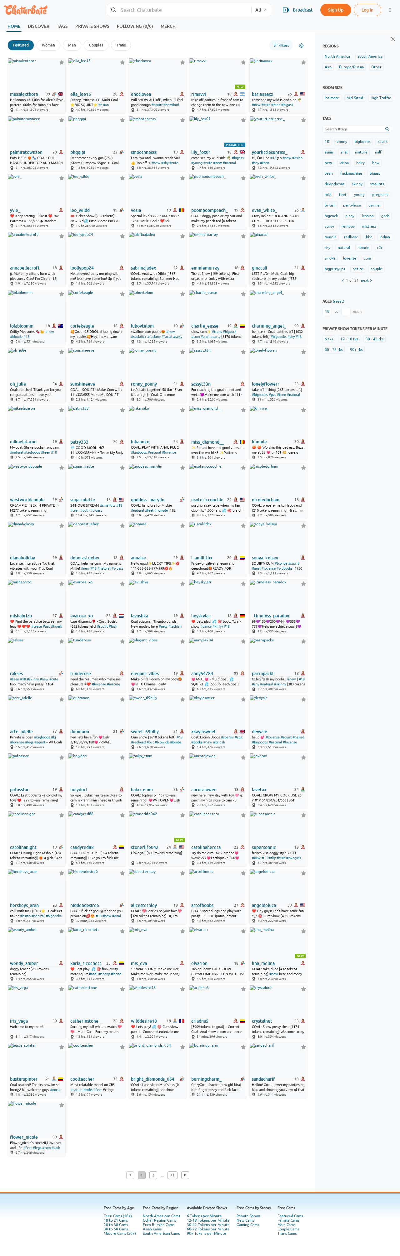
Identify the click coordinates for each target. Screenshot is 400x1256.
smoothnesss (144, 152)
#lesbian (175, 626)
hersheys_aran (24, 905)
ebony (342, 141)
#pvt (272, 395)
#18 (273, 158)
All (258, 9)
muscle (331, 237)
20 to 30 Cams (116, 1225)
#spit (238, 737)
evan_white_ (264, 210)
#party (215, 336)
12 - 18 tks (349, 339)
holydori (78, 789)
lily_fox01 (201, 152)
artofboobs (202, 905)
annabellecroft (25, 267)
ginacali (259, 267)
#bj (53, 737)
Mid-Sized (355, 98)
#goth (84, 510)
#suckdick (138, 336)
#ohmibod (171, 105)
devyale (259, 731)
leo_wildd (80, 210)
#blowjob (162, 742)
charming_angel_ (269, 326)
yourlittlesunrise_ (270, 152)
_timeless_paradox (270, 615)
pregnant (380, 194)
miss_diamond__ (207, 442)
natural (344, 248)
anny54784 (202, 673)
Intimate (332, 98)
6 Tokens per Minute (204, 1216)
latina (344, 163)
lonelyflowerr (265, 384)
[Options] (301, 45)
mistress (369, 226)
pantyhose (352, 205)
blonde (363, 248)
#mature (113, 684)
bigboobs (362, 141)
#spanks (227, 737)
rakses (16, 673)
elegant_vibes (145, 673)
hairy (360, 163)
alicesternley (144, 905)
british (330, 205)
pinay (349, 216)
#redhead (138, 742)
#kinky (217, 626)
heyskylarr (201, 615)
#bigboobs (279, 336)
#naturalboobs (81, 1090)
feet (343, 194)
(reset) (338, 301)
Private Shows (248, 1216)
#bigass (287, 105)
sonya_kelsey (265, 557)
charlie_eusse (204, 326)
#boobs (175, 742)
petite (357, 269)
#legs (29, 742)
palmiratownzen (26, 152)
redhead (351, 237)
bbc (369, 237)
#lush (113, 626)
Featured (21, 45)
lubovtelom (142, 326)
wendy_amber (24, 963)
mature (361, 152)
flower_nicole (24, 1137)
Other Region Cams (159, 1220)
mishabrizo (21, 615)
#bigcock (230, 331)
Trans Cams (287, 1233)
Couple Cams (288, 1229)
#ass (46, 626)
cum (367, 258)
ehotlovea (141, 94)
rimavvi (198, 94)
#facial (167, 336)
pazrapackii (263, 673)
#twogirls (293, 858)
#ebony (104, 974)
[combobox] (179, 10)
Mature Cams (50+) (120, 1233)
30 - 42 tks (374, 339)
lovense (349, 258)
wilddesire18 (144, 1021)
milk (328, 194)
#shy (164, 163)
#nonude (161, 510)
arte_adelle (21, 731)
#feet (149, 510)
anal (344, 152)
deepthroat (334, 184)
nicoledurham (265, 499)
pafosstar (19, 789)
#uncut (55, 1090)
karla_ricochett (85, 963)
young (359, 194)
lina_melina (263, 963)
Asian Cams (152, 1229)
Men (72, 45)
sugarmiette (82, 499)
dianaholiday (22, 557)
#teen (275, 105)
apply (357, 311)
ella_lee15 (80, 94)
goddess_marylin (147, 499)
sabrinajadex (143, 267)
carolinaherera (206, 847)
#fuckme (154, 336)
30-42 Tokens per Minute (208, 1225)
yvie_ (15, 210)
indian (385, 237)
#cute (266, 105)
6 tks (329, 339)
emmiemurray (205, 267)
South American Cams (161, 1233)
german (375, 205)
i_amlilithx (201, 557)
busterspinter (24, 1079)
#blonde (16, 336)
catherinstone (84, 1021)
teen (329, 173)
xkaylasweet (203, 731)
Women (48, 45)
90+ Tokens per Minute (206, 1233)
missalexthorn (24, 94)
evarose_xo (81, 615)
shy (327, 248)
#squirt (157, 105)
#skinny (33, 679)
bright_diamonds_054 (152, 1079)
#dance (206, 626)
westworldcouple (27, 499)
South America (370, 56)
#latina (116, 974)
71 (172, 1175)
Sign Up (335, 9)
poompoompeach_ (209, 210)
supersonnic (264, 847)
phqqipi (77, 152)
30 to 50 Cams (116, 1229)
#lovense (169, 452)
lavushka (139, 615)
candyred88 (82, 847)
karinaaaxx (262, 94)
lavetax (259, 789)
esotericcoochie (207, 499)
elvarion (199, 963)
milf (378, 152)
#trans (217, 331)
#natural (229, 163)
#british (219, 742)
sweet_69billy (145, 731)
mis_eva (139, 963)
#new (256, 105)
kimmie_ (260, 441)
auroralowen (204, 789)
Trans (121, 45)
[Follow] (61, 62)
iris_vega (19, 1021)
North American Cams (161, 1216)
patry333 (79, 442)
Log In (367, 9)
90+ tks (356, 350)
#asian (103, 105)
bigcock (331, 216)
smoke (330, 258)
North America (337, 56)
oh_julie (18, 384)
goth (385, 216)
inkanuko (140, 441)
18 (327, 141)
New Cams (245, 1220)
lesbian (368, 216)
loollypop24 (82, 267)
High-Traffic (381, 98)
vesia (136, 210)
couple (376, 269)
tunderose (80, 673)
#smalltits (107, 505)
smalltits (377, 184)
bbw (375, 163)
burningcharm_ (206, 1079)
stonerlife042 (144, 847)
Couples (96, 45)
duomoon (79, 731)
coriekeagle (82, 326)
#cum (195, 336)
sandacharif (263, 1079)
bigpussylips (335, 269)
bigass (375, 173)
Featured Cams (290, 1216)
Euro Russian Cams (158, 1225)
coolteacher (82, 1079)
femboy (348, 226)
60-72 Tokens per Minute (208, 1229)
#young (196, 163)
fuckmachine (351, 173)
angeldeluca (264, 905)
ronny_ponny (144, 384)
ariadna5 (199, 1021)
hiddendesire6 (84, 905)
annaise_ (139, 557)
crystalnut (262, 1021)
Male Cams (286, 1225)
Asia (328, 67)
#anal (205, 336)
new (328, 163)
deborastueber (85, 557)
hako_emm (142, 789)
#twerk (56, 626)
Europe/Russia (351, 67)
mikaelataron (23, 441)
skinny (357, 184)
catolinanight (23, 847)
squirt (383, 141)
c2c (380, 248)
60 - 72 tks (333, 350)
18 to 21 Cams (116, 1220)
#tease (36, 626)
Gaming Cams (248, 1225)
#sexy (177, 336)
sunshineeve (82, 384)
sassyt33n (201, 384)
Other (376, 67)
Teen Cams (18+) (118, 1216)
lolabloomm (21, 326)
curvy (329, 226)
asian (329, 152)
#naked (298, 737)
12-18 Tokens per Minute (208, 1220)
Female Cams (288, 1220)
